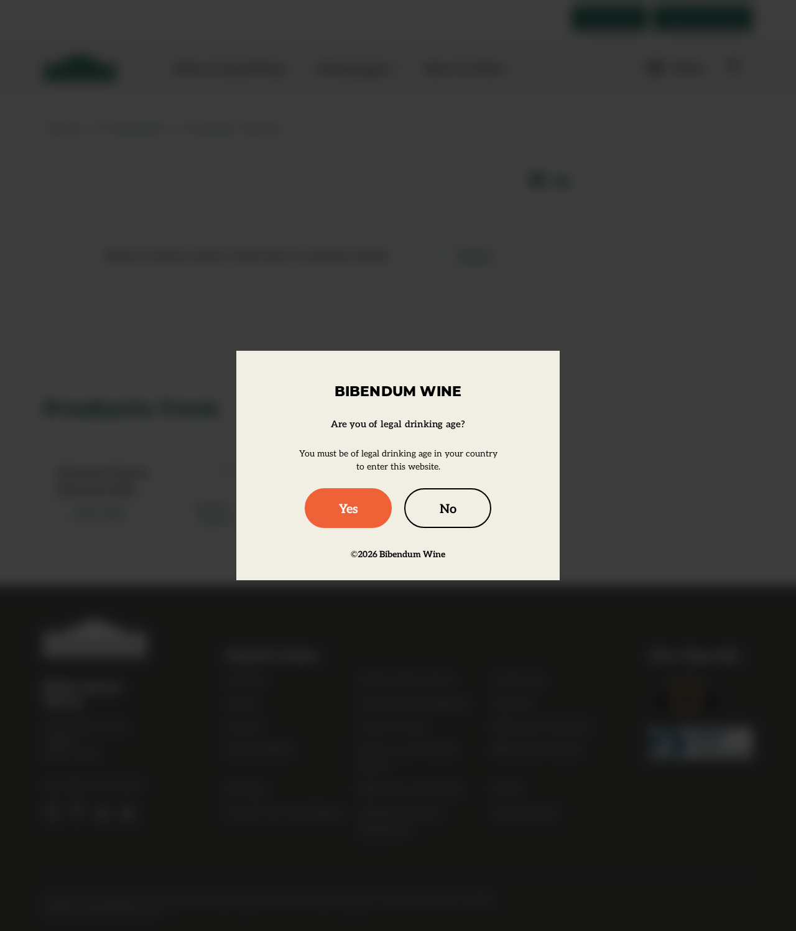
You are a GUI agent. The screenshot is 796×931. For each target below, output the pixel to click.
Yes (348, 508)
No (448, 508)
